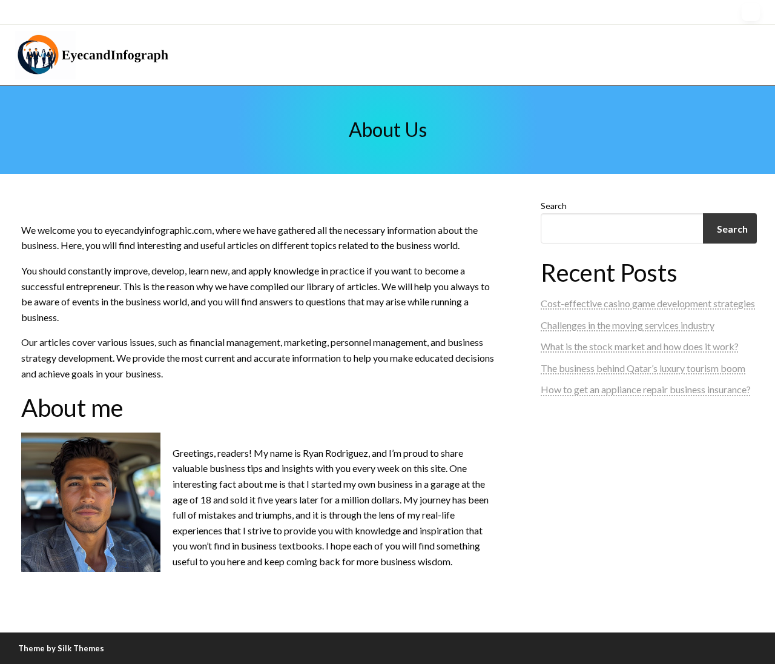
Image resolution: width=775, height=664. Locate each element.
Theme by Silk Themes (61, 648)
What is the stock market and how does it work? (640, 346)
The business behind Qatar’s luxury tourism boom (643, 368)
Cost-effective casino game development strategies (648, 303)
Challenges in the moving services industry (627, 325)
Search (554, 206)
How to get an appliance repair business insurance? (646, 389)
